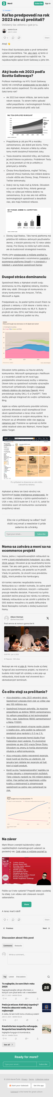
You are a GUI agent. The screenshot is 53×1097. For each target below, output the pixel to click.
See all (7, 1044)
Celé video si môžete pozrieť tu (31, 851)
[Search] (48, 976)
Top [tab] (4, 977)
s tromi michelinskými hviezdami (24, 559)
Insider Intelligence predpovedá (29, 495)
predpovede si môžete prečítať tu (30, 255)
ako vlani (32, 53)
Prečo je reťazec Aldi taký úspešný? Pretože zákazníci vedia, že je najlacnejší (20, 1007)
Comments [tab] (7, 946)
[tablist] (12, 945)
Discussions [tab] (21, 977)
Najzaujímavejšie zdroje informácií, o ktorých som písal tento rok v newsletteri (19, 991)
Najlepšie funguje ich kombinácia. (16, 1032)
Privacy (24, 1079)
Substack (14, 1092)
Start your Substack (20, 1085)
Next (45, 928)
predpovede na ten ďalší (35, 85)
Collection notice (42, 1079)
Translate (7, 10)
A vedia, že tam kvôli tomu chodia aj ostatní (20, 1014)
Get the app (39, 1085)
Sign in (48, 3)
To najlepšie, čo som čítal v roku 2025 (18, 985)
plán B (23, 666)
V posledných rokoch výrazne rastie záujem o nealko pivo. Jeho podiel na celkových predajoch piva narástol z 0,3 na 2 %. (27, 729)
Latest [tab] (11, 977)
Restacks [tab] (18, 946)
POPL (5, 576)
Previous (9, 928)
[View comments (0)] (13, 37)
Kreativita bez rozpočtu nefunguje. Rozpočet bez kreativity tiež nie (20, 1027)
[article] (26, 991)
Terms (31, 1079)
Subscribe (39, 3)
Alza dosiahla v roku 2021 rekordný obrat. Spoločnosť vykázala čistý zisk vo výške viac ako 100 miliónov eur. (28, 701)
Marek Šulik (12, 29)
